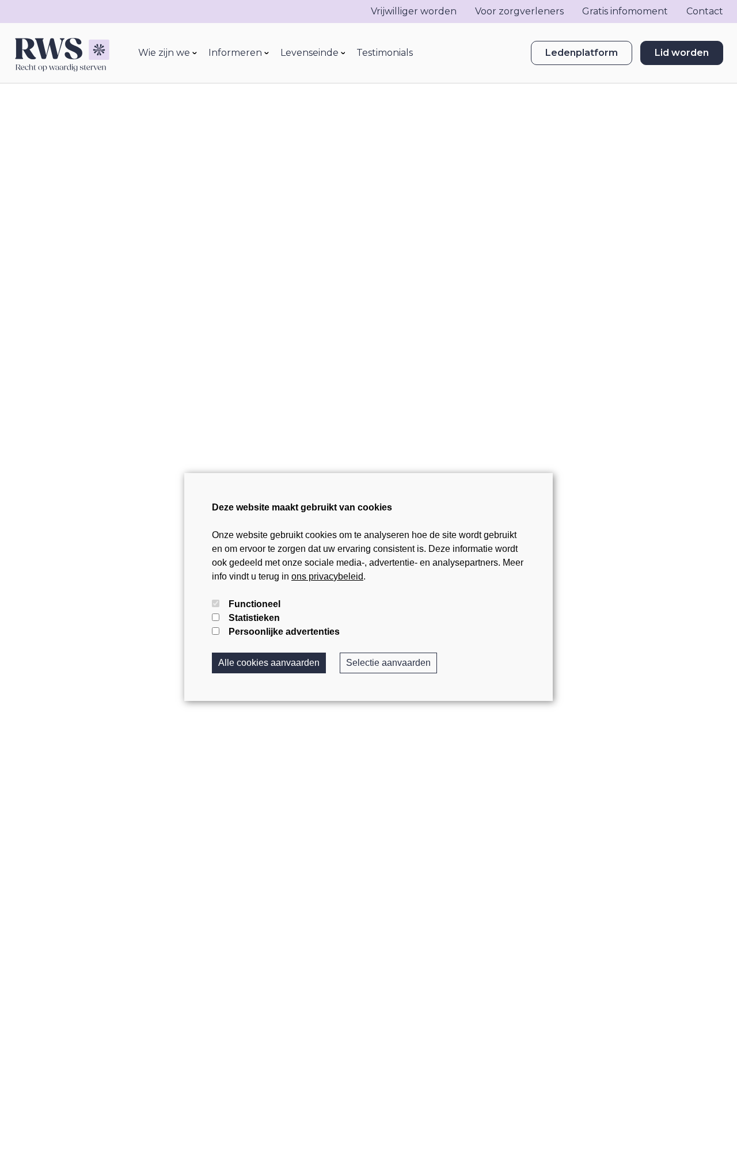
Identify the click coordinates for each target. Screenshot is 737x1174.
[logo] (61, 53)
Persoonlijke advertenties (284, 631)
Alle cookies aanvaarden (269, 663)
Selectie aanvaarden (388, 663)
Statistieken (254, 618)
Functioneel (254, 604)
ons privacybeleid (327, 576)
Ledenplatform (581, 52)
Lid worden (682, 52)
